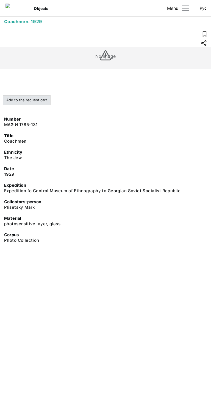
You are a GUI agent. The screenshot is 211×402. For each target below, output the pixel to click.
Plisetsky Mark (19, 207)
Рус (203, 8)
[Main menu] (185, 8)
